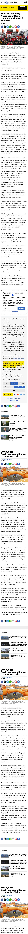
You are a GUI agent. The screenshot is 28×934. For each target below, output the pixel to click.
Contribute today (22, 7)
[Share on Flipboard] (16, 26)
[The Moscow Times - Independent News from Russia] (10, 2)
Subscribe (21, 308)
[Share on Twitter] (5, 26)
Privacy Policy (15, 311)
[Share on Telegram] (7, 26)
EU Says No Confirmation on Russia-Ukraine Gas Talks (14, 454)
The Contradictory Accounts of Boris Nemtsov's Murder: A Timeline (12, 17)
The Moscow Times (7, 459)
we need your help (18, 358)
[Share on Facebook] (2, 26)
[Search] (24, 2)
